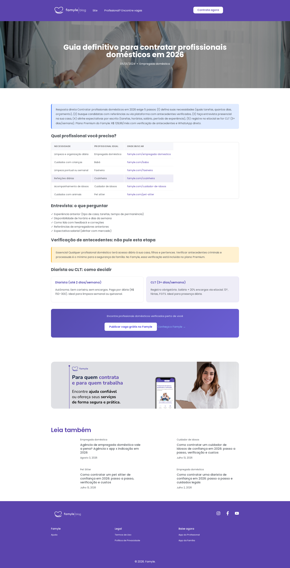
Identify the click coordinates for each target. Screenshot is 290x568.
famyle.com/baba (138, 162)
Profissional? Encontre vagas (123, 10)
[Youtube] (237, 513)
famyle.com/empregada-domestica (149, 154)
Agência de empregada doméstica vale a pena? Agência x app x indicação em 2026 (110, 449)
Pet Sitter (85, 469)
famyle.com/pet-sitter (140, 194)
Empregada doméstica (154, 64)
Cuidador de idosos (188, 439)
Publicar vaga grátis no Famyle (130, 327)
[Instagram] (218, 513)
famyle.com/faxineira (140, 170)
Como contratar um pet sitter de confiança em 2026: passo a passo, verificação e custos (107, 478)
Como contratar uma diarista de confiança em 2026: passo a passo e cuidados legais (205, 478)
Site (95, 10)
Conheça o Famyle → (172, 327)
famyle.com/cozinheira (141, 178)
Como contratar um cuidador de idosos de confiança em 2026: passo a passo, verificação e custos (206, 449)
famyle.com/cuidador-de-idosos (146, 186)
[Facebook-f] (228, 513)
